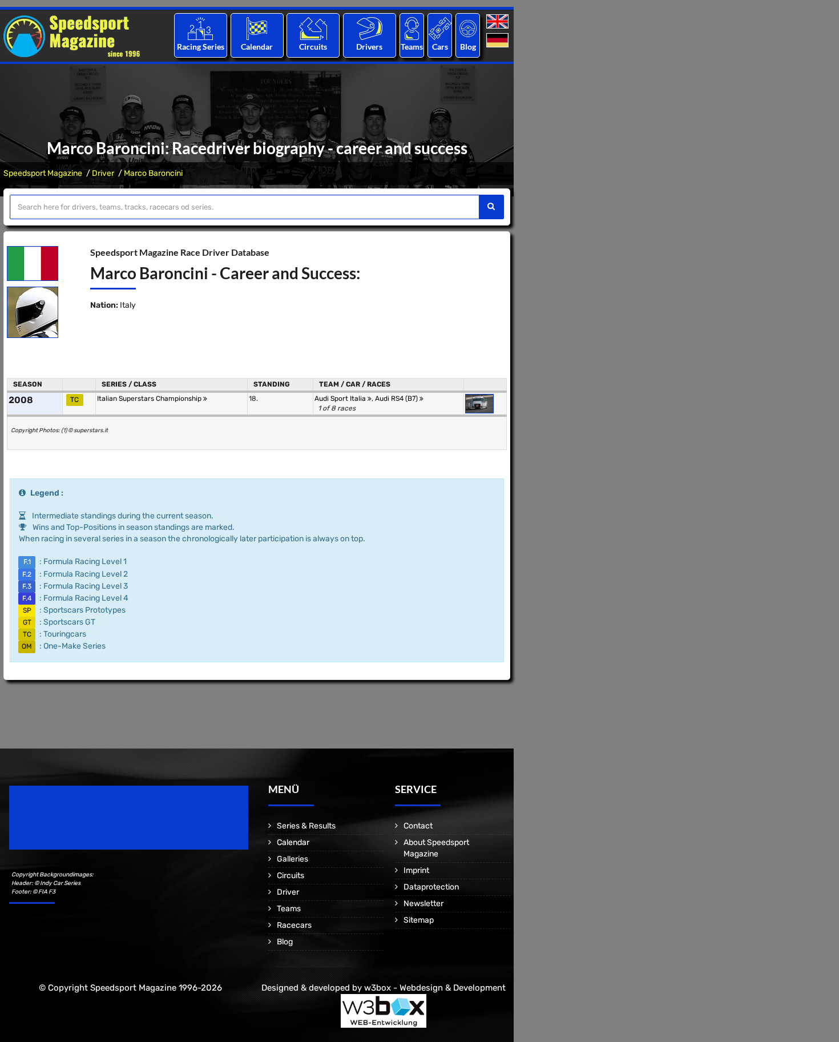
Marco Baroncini (153, 173)
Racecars (294, 925)
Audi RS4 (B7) (397, 399)
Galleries (292, 859)
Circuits (313, 46)
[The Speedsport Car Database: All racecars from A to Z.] (440, 28)
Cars (440, 46)
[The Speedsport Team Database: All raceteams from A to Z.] (412, 28)
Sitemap (419, 920)
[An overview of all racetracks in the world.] (313, 28)
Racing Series (200, 46)
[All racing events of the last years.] (257, 28)
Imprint (416, 870)
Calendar (257, 46)
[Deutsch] (498, 41)
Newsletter (423, 903)
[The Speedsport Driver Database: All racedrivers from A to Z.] (369, 28)
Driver (103, 173)
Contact (418, 826)
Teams (412, 46)
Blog (468, 46)
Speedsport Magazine (42, 173)
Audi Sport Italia (341, 399)
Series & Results (306, 826)
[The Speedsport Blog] (468, 28)
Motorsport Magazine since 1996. (74, 825)
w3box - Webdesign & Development (435, 988)
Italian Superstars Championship (150, 399)
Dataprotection (431, 887)
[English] (498, 22)
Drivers (369, 46)
